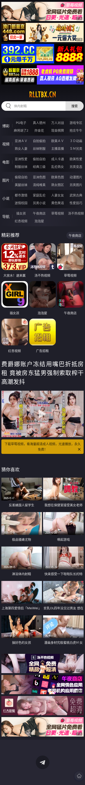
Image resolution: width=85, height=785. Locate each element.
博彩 (6, 125)
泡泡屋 (39, 221)
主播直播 (57, 148)
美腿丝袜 (21, 185)
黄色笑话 (57, 203)
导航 (6, 216)
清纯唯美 (39, 185)
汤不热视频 (76, 213)
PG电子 (21, 122)
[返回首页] (79, 775)
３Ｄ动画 (76, 141)
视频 (6, 144)
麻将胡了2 (21, 130)
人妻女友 (57, 195)
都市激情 (21, 195)
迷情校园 (21, 203)
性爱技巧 (76, 203)
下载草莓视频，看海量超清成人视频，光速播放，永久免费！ (43, 446)
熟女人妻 (21, 148)
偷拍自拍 (39, 159)
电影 (6, 162)
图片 (6, 180)
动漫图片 (76, 177)
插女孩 (21, 213)
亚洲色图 (39, 177)
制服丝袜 (21, 166)
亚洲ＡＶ (21, 141)
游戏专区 (76, 122)
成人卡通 (57, 159)
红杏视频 (21, 221)
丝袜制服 (39, 148)
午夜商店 (39, 213)
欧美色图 (57, 177)
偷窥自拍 (21, 177)
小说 (6, 198)
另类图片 (76, 185)
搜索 (74, 106)
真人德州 (39, 122)
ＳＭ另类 (76, 148)
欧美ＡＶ (57, 141)
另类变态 (76, 166)
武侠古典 (76, 195)
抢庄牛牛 (76, 130)
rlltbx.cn (42, 94)
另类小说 (39, 203)
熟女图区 (57, 185)
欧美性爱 (76, 159)
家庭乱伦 (39, 195)
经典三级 (39, 166)
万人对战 (57, 122)
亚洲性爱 (21, 159)
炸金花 (39, 130)
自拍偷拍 (39, 141)
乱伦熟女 (57, 166)
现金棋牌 (57, 130)
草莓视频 (57, 213)
